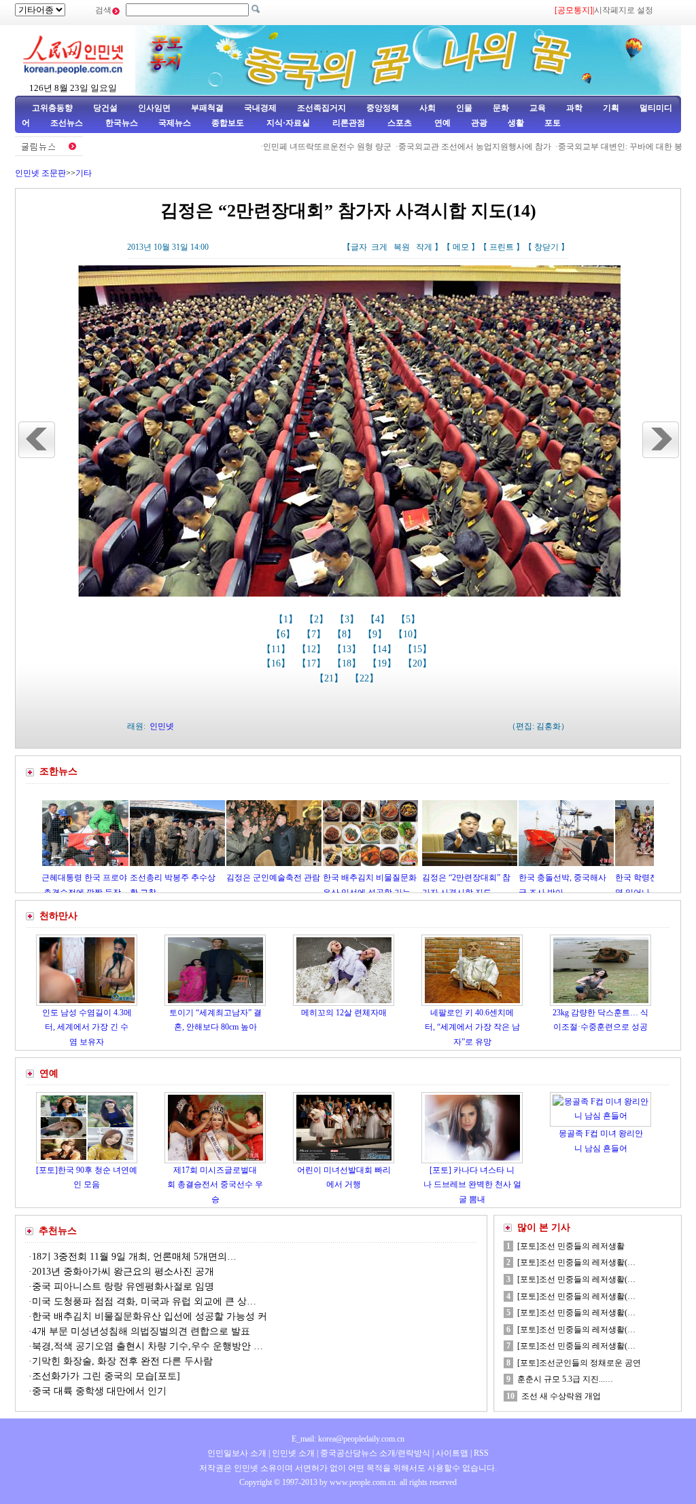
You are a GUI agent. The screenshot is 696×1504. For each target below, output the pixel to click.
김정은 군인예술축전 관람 (223, 877)
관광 (479, 123)
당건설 (105, 108)
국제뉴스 (174, 123)
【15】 (418, 649)
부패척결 (207, 108)
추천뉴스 (58, 1231)
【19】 (383, 663)
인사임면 (154, 108)
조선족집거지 (321, 108)
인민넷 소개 (292, 1453)
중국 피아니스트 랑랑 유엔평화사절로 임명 (123, 1286)
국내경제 (260, 108)
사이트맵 (452, 1453)
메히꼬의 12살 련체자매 (344, 1012)
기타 (83, 173)
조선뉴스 (67, 123)
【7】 (315, 634)
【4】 (379, 619)
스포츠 (398, 123)
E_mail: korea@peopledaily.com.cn (348, 1439)
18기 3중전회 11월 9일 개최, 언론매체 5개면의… (134, 1257)
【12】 (312, 649)
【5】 (409, 619)
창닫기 (546, 247)
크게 (379, 247)
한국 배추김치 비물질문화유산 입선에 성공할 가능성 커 (149, 1316)
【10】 (409, 634)
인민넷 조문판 (40, 173)
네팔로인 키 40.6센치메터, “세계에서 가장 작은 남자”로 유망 (472, 1027)
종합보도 (227, 123)
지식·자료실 (289, 123)
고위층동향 (52, 108)
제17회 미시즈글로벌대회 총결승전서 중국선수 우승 (215, 1184)
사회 (427, 108)
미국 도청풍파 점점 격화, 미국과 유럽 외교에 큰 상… (144, 1301)
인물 (464, 108)
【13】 (348, 649)
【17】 (312, 663)
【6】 (284, 634)
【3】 (348, 619)
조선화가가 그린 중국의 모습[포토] (106, 1376)
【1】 (287, 619)
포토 (552, 123)
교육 (537, 108)
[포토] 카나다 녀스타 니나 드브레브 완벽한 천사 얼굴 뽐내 (472, 1184)
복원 (402, 247)
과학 (574, 108)
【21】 (330, 678)
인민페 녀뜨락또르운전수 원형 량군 (292, 146)
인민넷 (162, 726)
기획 (611, 108)
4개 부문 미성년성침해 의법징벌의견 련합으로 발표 (141, 1331)
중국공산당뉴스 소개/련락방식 (375, 1453)
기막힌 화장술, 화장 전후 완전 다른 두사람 (122, 1361)
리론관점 (348, 123)
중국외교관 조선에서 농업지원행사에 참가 (439, 146)
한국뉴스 (121, 123)
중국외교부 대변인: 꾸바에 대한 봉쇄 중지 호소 (608, 146)
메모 (461, 247)
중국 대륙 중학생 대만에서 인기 (99, 1391)
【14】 (383, 649)
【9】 (376, 634)
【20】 (418, 663)
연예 (441, 123)
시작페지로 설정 (623, 10)
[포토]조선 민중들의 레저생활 (571, 1246)
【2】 (317, 619)
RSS (481, 1453)
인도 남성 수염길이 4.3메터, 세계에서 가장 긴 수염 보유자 (87, 1027)
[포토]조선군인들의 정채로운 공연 (579, 1363)
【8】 (345, 634)
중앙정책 (382, 108)
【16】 (277, 663)
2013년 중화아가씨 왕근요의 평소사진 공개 (123, 1271)
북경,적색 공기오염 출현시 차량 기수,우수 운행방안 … (147, 1346)
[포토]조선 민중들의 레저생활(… (576, 1262)
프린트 (501, 247)
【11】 (277, 649)
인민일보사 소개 (236, 1453)
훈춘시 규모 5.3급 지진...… (565, 1379)
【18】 (348, 663)
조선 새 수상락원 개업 (561, 1396)
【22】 (365, 678)
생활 (516, 123)
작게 (424, 247)
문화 (501, 108)
